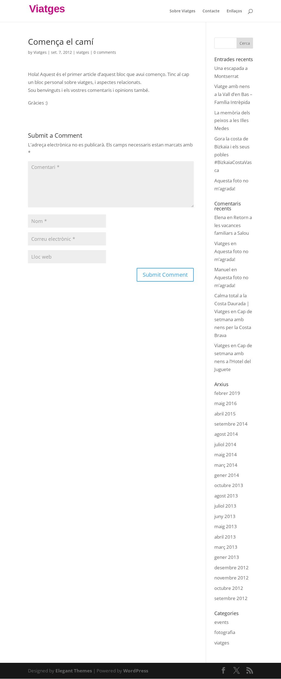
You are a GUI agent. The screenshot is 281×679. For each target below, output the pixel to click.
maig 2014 (225, 454)
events (221, 622)
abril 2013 (225, 537)
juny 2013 (224, 516)
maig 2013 (225, 526)
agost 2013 (226, 496)
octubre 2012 (228, 588)
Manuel (222, 269)
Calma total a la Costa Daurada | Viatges (231, 303)
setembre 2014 (231, 424)
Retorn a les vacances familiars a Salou (233, 225)
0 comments (105, 52)
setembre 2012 (231, 598)
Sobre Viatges (182, 11)
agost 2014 (226, 434)
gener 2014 (226, 475)
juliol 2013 (225, 506)
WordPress (135, 670)
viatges (82, 52)
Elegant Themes (73, 670)
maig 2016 (225, 403)
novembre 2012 (231, 578)
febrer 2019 (227, 393)
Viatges (40, 52)
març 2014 (225, 465)
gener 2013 (226, 557)
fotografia (224, 632)
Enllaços (234, 11)
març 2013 (225, 547)
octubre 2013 (228, 485)
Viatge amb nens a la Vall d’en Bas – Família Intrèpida (233, 94)
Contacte (211, 11)
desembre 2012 (231, 567)
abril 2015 (225, 414)
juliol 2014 (225, 444)
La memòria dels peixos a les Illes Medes (232, 120)
